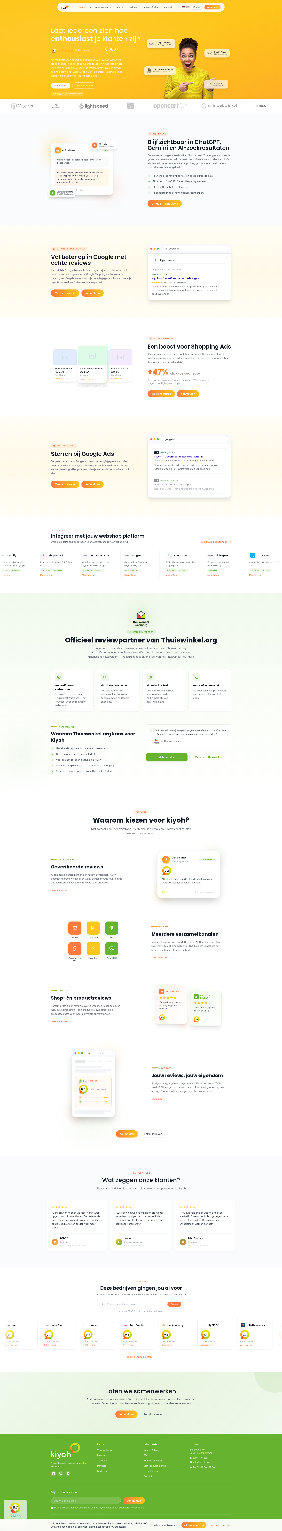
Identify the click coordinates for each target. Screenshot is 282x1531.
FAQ (146, 1455)
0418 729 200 (200, 1458)
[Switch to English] (187, 7)
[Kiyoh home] (65, 7)
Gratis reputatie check (155, 1465)
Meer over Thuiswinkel (208, 757)
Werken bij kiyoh (153, 1460)
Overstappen (151, 1471)
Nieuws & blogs (152, 1450)
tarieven (120, 7)
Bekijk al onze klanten (139, 1356)
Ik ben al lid (168, 757)
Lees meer (57, 890)
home (82, 7)
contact (168, 7)
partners (133, 7)
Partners (101, 1465)
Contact (148, 1476)
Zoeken (174, 1304)
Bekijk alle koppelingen (214, 541)
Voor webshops (105, 1450)
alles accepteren (194, 1525)
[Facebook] (53, 1473)
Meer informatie (65, 293)
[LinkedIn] (67, 1473)
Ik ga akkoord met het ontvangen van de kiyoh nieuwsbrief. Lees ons (99, 1507)
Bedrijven (102, 1471)
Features (102, 1455)
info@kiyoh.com (202, 1462)
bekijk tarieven (84, 85)
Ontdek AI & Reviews (164, 203)
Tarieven (102, 1460)
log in (198, 7)
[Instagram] (60, 1473)
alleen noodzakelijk (165, 1525)
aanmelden (212, 7)
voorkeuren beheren (219, 1525)
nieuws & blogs (152, 7)
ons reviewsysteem (99, 7)
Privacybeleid (137, 1507)
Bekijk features (161, 393)
